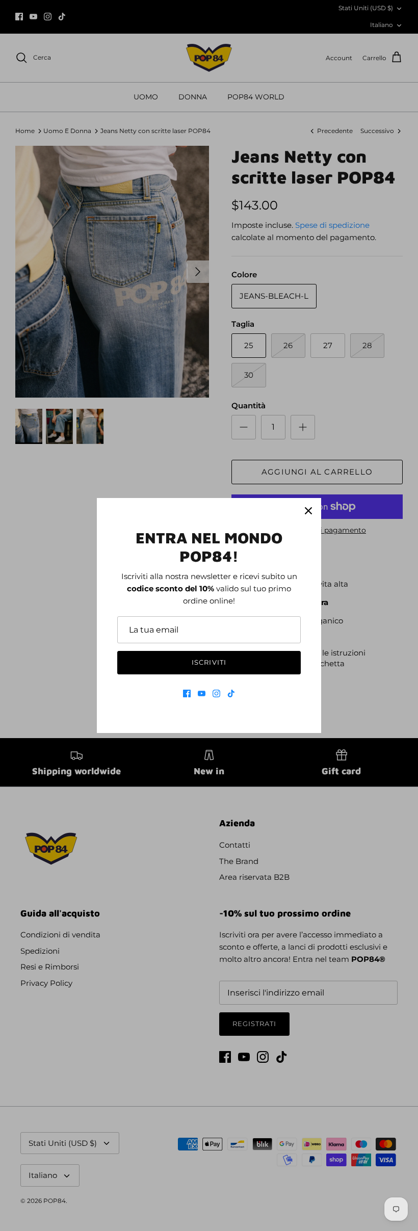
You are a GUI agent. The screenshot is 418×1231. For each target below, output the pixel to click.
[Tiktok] (231, 693)
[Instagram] (216, 693)
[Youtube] (201, 693)
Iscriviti (209, 662)
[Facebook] (187, 693)
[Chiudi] (308, 511)
